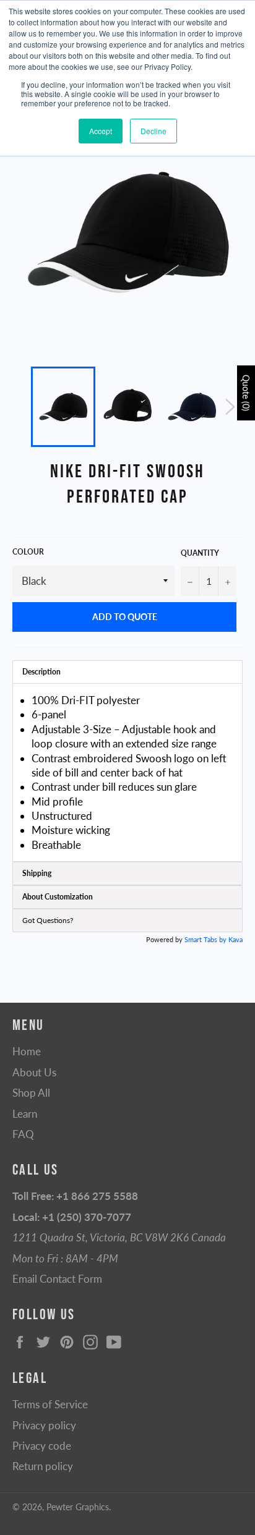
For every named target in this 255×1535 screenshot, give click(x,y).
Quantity (200, 553)
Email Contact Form (57, 1278)
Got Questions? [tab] (47, 920)
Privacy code (41, 1445)
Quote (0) (246, 393)
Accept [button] (100, 130)
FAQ (23, 1134)
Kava (235, 939)
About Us (34, 1072)
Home (26, 1051)
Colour (28, 551)
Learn (24, 1113)
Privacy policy (44, 1425)
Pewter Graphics (77, 1507)
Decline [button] (153, 130)
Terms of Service (50, 1404)
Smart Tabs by (206, 939)
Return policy (42, 1466)
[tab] (127, 671)
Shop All (31, 1092)
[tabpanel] (127, 772)
